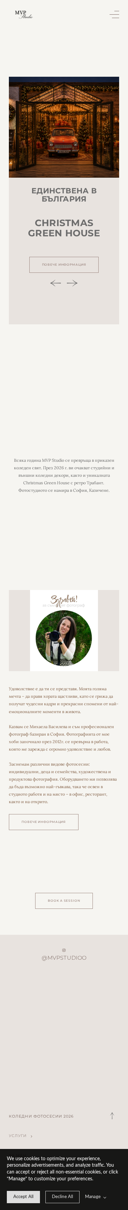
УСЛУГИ (18, 1136)
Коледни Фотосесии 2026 (41, 1116)
